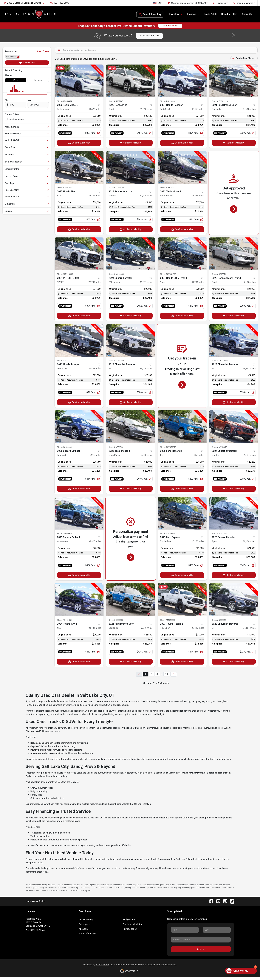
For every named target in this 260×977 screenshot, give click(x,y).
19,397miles (146, 282)
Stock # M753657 (219, 447)
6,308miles (250, 282)
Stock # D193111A (220, 101)
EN (159, 3)
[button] (25, 3)
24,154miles (249, 628)
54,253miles (249, 109)
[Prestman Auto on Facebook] (210, 901)
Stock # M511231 (219, 533)
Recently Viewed (245, 3)
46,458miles (198, 109)
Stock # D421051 (64, 620)
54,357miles (249, 368)
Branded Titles (229, 14)
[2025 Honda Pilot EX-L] (79, 167)
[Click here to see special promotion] (130, 25)
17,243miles (198, 195)
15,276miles (198, 541)
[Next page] (173, 674)
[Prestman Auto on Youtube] (217, 901)
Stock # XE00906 (116, 620)
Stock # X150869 (64, 447)
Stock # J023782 (64, 188)
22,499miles (198, 628)
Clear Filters (43, 51)
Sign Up (200, 949)
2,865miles (198, 455)
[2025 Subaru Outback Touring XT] (79, 426)
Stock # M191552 (116, 360)
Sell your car (129, 919)
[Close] (234, 35)
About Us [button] (247, 14)
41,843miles (94, 368)
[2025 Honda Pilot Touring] (130, 81)
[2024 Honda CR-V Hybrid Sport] (182, 253)
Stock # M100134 (116, 188)
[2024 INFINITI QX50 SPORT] (79, 253)
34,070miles (146, 368)
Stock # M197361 (64, 533)
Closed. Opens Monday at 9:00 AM (188, 3)
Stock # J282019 (219, 620)
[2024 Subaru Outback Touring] (130, 167)
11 (166, 674)
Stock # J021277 (64, 360)
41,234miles (198, 282)
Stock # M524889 (116, 274)
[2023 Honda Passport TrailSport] (79, 340)
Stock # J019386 (167, 101)
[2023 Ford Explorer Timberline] (182, 513)
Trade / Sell (210, 14)
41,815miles (146, 109)
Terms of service (87, 933)
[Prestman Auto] (31, 14)
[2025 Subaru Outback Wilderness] (79, 513)
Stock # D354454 (64, 101)
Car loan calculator (132, 924)
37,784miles (94, 195)
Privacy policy (130, 929)
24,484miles (94, 628)
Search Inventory (152, 14)
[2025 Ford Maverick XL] (182, 426)
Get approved (85, 924)
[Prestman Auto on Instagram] (224, 901)
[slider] (5, 94)
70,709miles (94, 282)
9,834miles (250, 455)
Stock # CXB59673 (168, 447)
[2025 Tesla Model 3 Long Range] (130, 426)
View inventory (86, 919)
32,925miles (94, 541)
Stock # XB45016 (167, 533)
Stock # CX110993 (65, 274)
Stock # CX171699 (220, 360)
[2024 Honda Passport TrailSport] (182, 81)
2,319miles (147, 628)
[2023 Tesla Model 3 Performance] (182, 167)
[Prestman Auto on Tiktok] (231, 901)
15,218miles (94, 455)
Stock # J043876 (219, 274)
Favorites (221, 3)
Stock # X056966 (116, 447)
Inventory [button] (174, 14)
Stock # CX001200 (168, 274)
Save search (29, 62)
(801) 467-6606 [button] (61, 3)
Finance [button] (191, 14)
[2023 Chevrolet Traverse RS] (130, 340)
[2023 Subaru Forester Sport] (233, 513)
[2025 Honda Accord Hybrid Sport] (233, 253)
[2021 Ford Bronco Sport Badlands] (233, 81)
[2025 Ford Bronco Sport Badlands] (130, 599)
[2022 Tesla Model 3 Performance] (79, 81)
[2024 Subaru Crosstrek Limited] (233, 426)
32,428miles (146, 195)
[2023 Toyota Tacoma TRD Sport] (182, 599)
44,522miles (94, 109)
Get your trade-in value (149, 35)
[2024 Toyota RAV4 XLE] (79, 599)
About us (83, 929)
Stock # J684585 (167, 188)
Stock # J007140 (116, 101)
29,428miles (249, 541)
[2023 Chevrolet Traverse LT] (233, 599)
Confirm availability (81, 143)
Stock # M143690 (167, 620)
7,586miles (147, 455)
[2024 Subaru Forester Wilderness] (130, 253)
